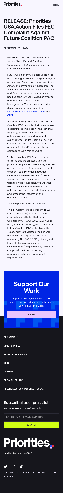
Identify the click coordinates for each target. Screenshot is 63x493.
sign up (31, 425)
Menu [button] (56, 6)
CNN (10, 115)
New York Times (36, 111)
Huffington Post (16, 111)
